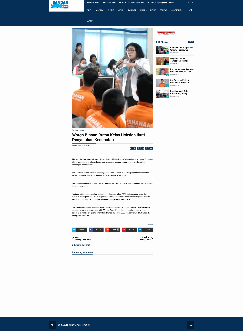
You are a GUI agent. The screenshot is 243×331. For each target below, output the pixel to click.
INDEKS (191, 42)
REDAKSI (89, 21)
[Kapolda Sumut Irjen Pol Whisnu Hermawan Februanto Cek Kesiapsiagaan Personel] (162, 50)
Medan (150, 224)
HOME (88, 10)
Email (150, 148)
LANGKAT (132, 10)
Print (142, 148)
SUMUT (111, 10)
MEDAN (121, 10)
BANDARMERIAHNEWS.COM (69, 325)
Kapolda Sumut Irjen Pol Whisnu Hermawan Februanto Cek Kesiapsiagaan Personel (139, 3)
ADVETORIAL (176, 10)
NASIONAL (99, 10)
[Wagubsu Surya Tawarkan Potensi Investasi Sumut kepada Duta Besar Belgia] (162, 61)
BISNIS (153, 10)
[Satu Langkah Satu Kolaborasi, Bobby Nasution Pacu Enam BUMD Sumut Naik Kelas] (162, 94)
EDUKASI (163, 10)
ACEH (142, 10)
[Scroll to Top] (190, 325)
